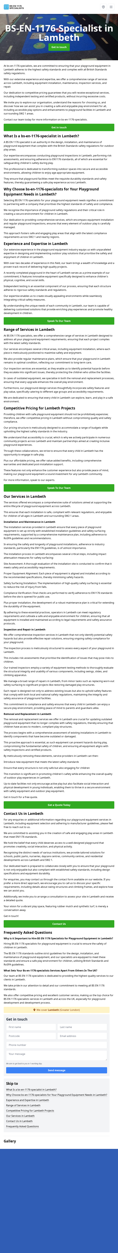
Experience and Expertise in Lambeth (27, 1100)
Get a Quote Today (59, 805)
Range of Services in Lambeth (23, 1105)
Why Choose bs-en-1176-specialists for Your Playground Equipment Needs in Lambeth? (56, 1095)
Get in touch (59, 47)
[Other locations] (103, 7)
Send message (56, 1070)
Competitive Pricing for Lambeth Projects (30, 1110)
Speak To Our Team (59, 321)
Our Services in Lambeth (20, 1116)
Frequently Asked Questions (22, 1126)
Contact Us (59, 924)
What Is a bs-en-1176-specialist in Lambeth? (31, 1089)
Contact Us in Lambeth (19, 1121)
